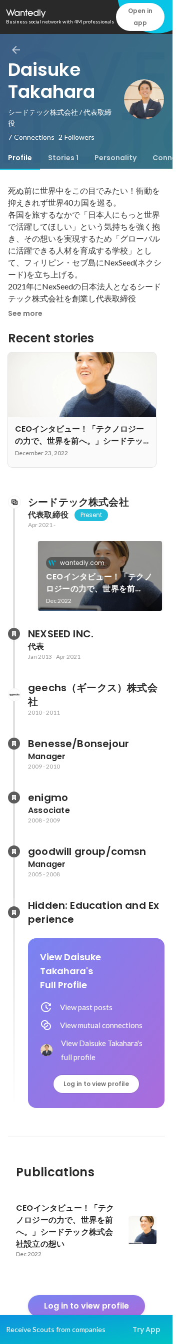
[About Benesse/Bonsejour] (14, 744)
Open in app (140, 16)
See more (25, 313)
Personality (115, 158)
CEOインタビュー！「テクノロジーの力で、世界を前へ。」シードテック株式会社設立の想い (99, 583)
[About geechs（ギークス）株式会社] (14, 694)
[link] (100, 576)
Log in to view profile (96, 1083)
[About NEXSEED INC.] (14, 634)
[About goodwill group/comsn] (14, 851)
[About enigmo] (14, 798)
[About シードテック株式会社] (14, 502)
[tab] (20, 158)
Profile (20, 158)
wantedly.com (82, 562)
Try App (146, 1330)
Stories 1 (63, 158)
